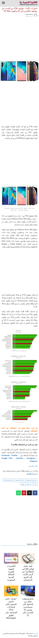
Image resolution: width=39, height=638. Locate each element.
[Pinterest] (24, 492)
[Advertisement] (19, 38)
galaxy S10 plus (31, 480)
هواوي (22, 484)
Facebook (6, 455)
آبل (35, 484)
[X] (29, 492)
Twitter (15, 455)
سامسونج (29, 484)
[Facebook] (35, 492)
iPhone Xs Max (8, 480)
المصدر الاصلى (32, 466)
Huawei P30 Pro (19, 480)
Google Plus (8, 458)
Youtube (19, 458)
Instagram (32, 458)
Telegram (33, 461)
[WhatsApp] (18, 492)
